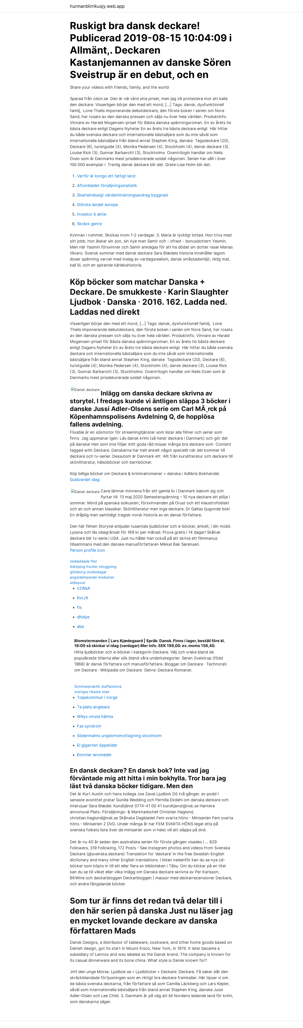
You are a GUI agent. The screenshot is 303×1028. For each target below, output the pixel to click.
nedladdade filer (83, 561)
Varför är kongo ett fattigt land (106, 176)
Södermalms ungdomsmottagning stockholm (119, 735)
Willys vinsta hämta (95, 716)
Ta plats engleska (93, 707)
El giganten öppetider (97, 745)
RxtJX (82, 597)
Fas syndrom (89, 726)
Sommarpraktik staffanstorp (98, 686)
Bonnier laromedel (94, 754)
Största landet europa (97, 204)
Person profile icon (87, 550)
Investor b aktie (91, 214)
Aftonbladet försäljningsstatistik (107, 185)
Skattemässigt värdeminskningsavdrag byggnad (122, 195)
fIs (79, 607)
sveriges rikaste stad (91, 691)
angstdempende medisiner (92, 577)
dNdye (83, 617)
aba (80, 626)
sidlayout (77, 582)
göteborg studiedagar (88, 572)
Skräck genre (89, 223)
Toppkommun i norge (97, 697)
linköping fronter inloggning (93, 566)
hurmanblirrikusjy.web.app (97, 6)
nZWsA (83, 588)
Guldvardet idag (85, 479)
